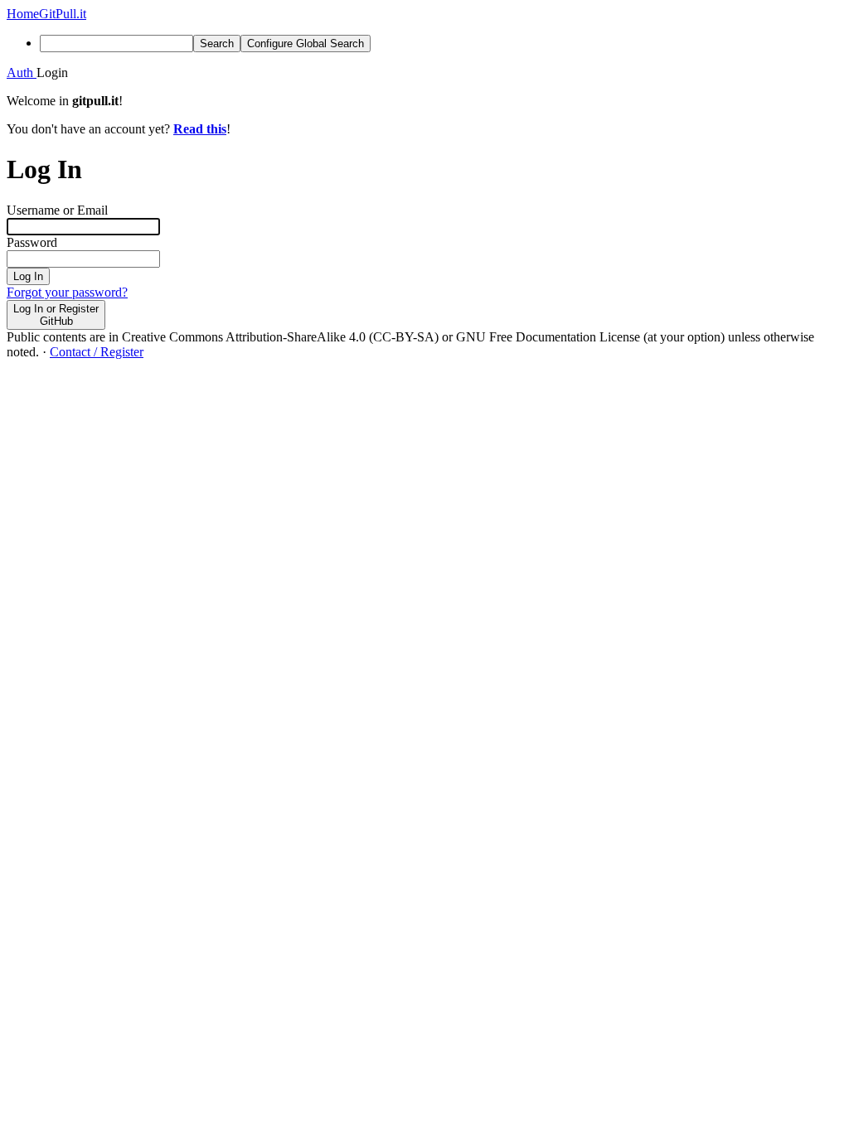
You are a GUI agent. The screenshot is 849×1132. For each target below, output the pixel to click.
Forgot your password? (67, 292)
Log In (28, 276)
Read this (199, 129)
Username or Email (57, 210)
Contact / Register (96, 352)
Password (32, 242)
